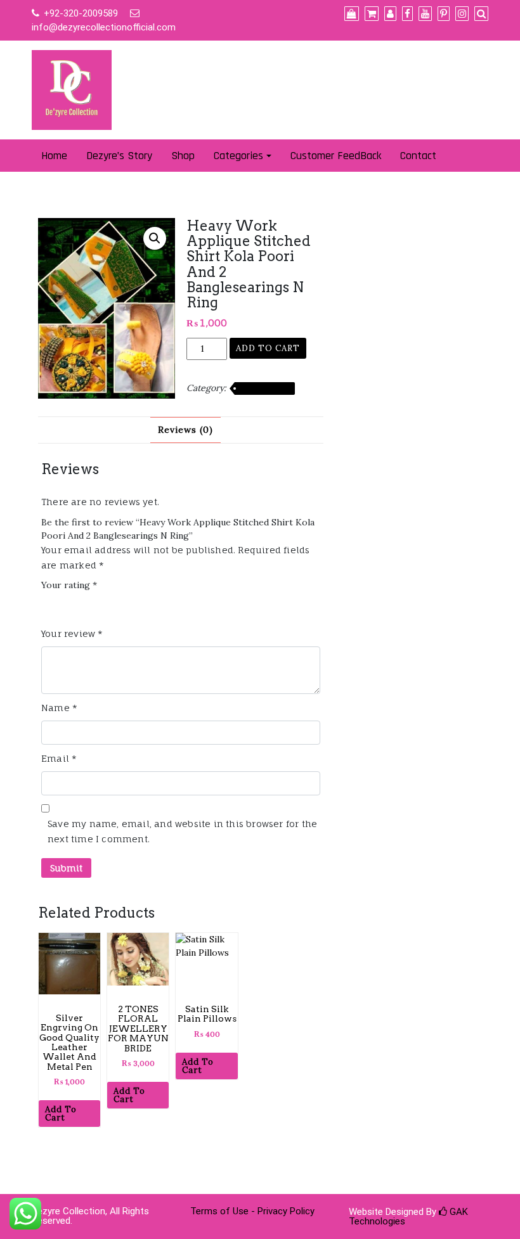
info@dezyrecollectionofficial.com (104, 27)
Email (59, 758)
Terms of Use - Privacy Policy (252, 1211)
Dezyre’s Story (119, 155)
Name (59, 707)
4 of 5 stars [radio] (102, 604)
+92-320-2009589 (81, 13)
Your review (72, 633)
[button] (154, 238)
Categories (238, 155)
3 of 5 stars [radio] (84, 604)
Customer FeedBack (335, 155)
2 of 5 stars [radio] (66, 604)
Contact (418, 155)
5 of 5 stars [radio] (120, 604)
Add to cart (268, 348)
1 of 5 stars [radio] (48, 604)
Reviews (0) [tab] (185, 429)
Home (54, 155)
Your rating (69, 585)
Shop (183, 155)
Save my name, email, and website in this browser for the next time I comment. (182, 831)
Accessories (264, 388)
